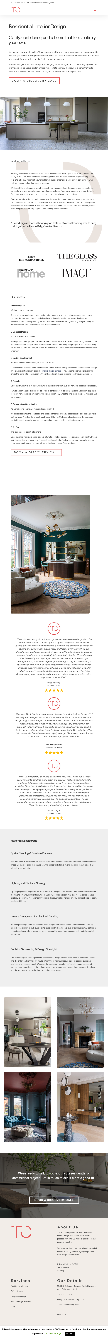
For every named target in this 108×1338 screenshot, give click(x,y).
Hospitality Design (18, 1296)
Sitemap (60, 1270)
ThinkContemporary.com (68, 1305)
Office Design (17, 1291)
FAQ (13, 1307)
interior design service (51, 371)
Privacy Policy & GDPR (67, 1264)
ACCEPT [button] (69, 1334)
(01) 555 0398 (19, 3)
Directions (61, 1314)
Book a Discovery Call (34, 80)
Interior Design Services (21, 1301)
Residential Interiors (19, 1286)
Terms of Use (63, 1267)
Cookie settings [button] (53, 1333)
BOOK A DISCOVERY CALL (54, 1200)
